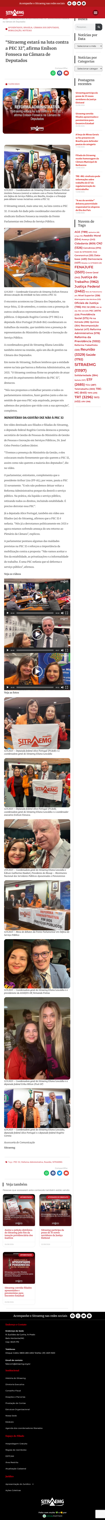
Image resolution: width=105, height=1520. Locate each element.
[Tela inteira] (66, 613)
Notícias (27, 30)
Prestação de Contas (15, 1403)
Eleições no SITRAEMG (91, 263)
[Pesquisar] (98, 27)
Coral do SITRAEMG (86, 252)
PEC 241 (83, 311)
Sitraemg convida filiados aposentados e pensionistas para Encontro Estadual (18, 1291)
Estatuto (9, 1422)
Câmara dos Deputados (46, 27)
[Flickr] (84, 3)
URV (86, 401)
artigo (79, 236)
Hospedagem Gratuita (16, 1443)
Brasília (28, 27)
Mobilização (14, 30)
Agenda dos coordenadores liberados (24, 1428)
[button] (95, 12)
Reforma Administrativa (32, 1162)
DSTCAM (9, 1456)
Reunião (47, 1162)
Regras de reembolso (16, 1450)
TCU (90, 385)
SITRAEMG (57, 1162)
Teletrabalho (85, 389)
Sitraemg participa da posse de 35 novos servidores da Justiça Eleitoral (52, 1234)
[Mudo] (62, 613)
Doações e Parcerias (15, 1397)
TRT (84, 397)
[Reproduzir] (7, 613)
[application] (37, 597)
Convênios (92, 248)
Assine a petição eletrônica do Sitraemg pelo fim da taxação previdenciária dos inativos (19, 1234)
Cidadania (85, 243)
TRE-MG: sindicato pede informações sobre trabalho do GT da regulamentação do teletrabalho (88, 183)
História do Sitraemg (15, 1378)
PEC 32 (17, 1162)
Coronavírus (84, 255)
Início (5, 18)
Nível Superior (89, 295)
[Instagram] (74, 3)
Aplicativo (93, 232)
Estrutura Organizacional (17, 1409)
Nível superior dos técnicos (88, 299)
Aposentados (15, 27)
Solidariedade (86, 375)
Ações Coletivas (13, 1490)
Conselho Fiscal (13, 1390)
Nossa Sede (11, 1415)
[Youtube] (79, 3)
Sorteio (80, 380)
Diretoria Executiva (14, 1384)
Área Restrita (11, 1462)
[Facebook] (69, 3)
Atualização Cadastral (15, 1468)
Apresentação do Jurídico (18, 1484)
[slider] (35, 613)
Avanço (88, 239)
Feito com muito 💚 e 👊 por (53, 1512)
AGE (81, 232)
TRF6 (92, 393)
